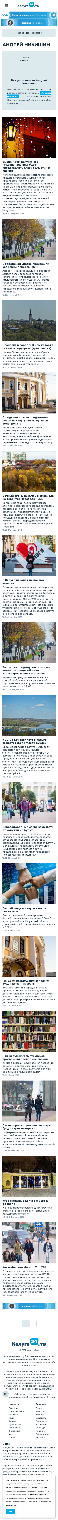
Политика (13, 1414)
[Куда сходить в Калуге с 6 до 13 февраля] (29, 1176)
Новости (40, 1411)
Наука (12, 1418)
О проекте (41, 1421)
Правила (40, 1431)
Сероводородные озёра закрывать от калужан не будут (27, 829)
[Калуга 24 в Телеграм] (29, 15)
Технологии (14, 1427)
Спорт (12, 1437)
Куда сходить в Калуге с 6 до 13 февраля (25, 1202)
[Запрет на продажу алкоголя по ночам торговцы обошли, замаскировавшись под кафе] (29, 642)
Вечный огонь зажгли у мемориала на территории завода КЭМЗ (28, 497)
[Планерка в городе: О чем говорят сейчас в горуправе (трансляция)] (29, 320)
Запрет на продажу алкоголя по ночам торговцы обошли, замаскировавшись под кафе (26, 670)
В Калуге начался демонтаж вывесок (23, 582)
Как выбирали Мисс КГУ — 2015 (24, 1267)
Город (39, 1408)
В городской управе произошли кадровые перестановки (25, 266)
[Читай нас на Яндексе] (29, 22)
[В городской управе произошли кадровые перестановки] (29, 239)
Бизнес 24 (41, 1414)
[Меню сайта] (6, 5)
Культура (13, 1421)
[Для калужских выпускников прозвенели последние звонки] (29, 1031)
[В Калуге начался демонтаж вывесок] (29, 555)
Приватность (42, 1434)
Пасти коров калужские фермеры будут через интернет (26, 1127)
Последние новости (27, 32)
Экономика (14, 1431)
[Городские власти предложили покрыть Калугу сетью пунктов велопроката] (29, 392)
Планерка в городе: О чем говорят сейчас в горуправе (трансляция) (27, 347)
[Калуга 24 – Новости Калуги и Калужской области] (28, 5)
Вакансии (41, 1424)
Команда (40, 1427)
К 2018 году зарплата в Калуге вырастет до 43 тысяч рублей (24, 741)
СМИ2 (49, 1389)
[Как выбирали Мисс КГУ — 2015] (29, 1242)
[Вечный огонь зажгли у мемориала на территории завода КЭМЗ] (29, 471)
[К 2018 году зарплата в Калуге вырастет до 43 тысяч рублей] (29, 715)
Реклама (40, 1437)
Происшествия (16, 1411)
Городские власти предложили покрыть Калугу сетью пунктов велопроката (25, 420)
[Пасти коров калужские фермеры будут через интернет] (29, 1101)
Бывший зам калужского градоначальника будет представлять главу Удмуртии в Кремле (26, 166)
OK (10, 1511)
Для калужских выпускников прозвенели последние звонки (25, 1058)
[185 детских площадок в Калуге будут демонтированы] (29, 956)
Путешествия (15, 1424)
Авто (11, 1434)
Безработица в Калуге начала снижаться (24, 910)
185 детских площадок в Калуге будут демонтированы (25, 982)
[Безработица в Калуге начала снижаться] (29, 883)
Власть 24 (41, 1418)
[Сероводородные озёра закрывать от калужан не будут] (29, 802)
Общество (14, 1408)
